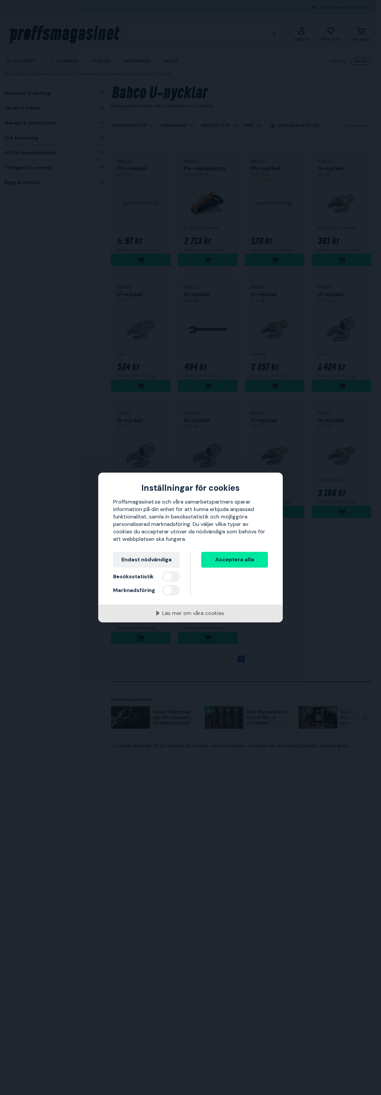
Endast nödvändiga (146, 559)
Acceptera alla (234, 559)
